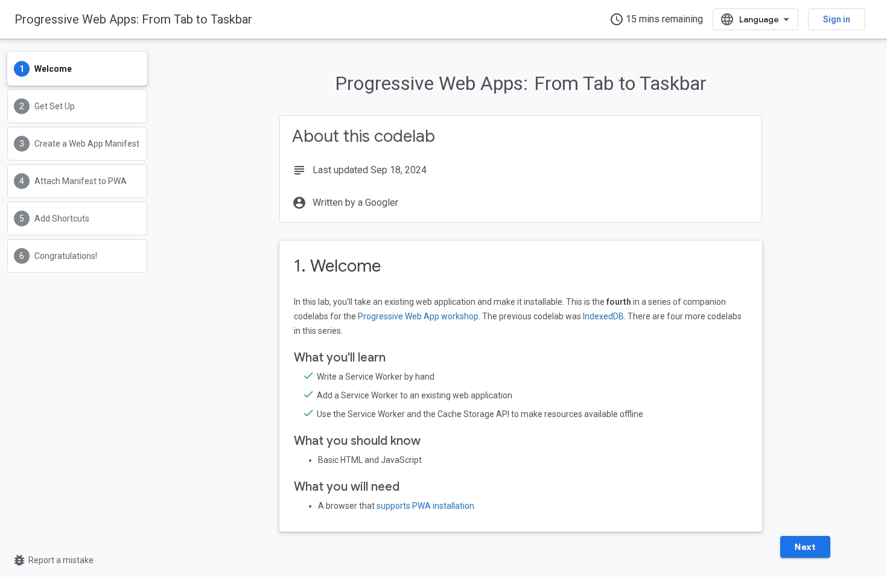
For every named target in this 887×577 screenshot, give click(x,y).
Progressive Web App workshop (418, 316)
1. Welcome (337, 265)
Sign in (836, 19)
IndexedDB (603, 316)
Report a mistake (53, 560)
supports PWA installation (425, 506)
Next (805, 546)
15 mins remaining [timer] (656, 19)
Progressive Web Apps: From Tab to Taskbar (133, 19)
